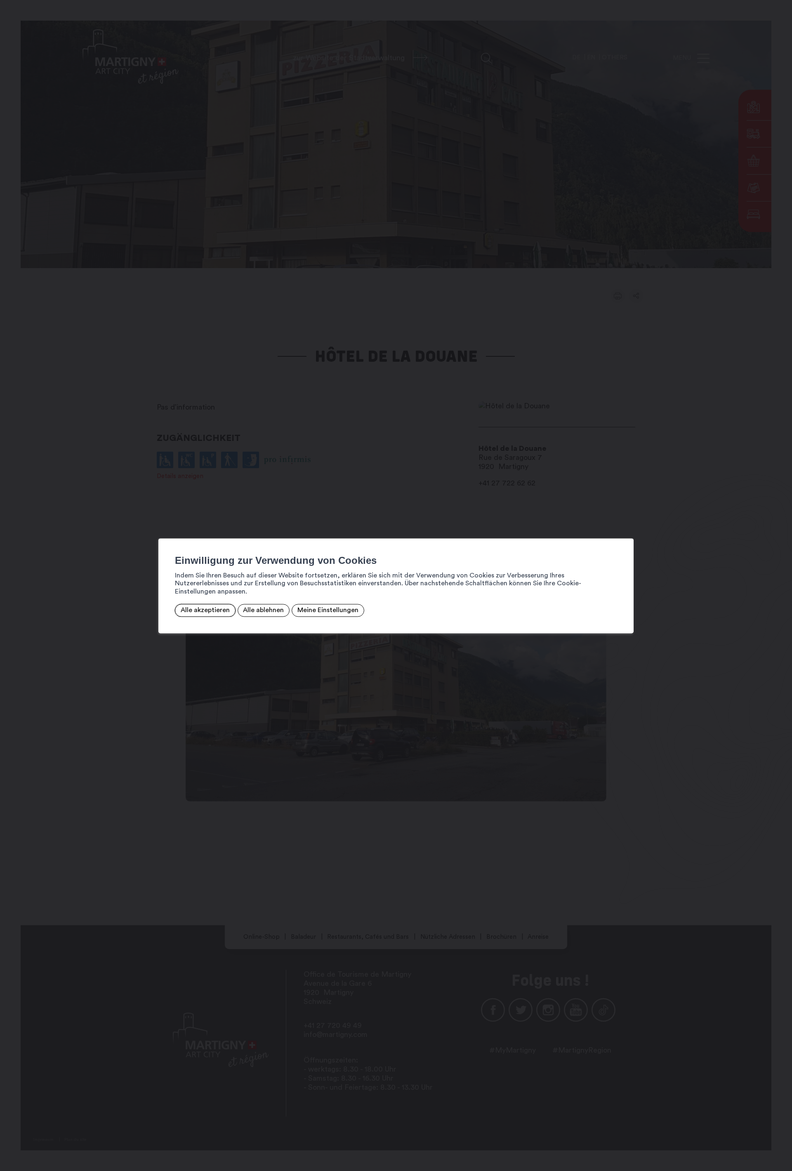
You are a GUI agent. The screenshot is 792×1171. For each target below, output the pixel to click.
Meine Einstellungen (327, 610)
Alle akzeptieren (205, 610)
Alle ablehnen (263, 610)
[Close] (626, 529)
